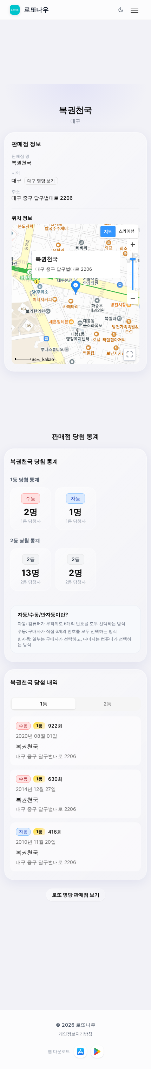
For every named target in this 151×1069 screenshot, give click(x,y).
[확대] (132, 244)
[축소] (132, 298)
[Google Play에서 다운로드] (97, 1051)
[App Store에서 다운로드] (80, 1051)
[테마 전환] (120, 9)
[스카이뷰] (127, 231)
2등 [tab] (108, 704)
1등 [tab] (43, 704)
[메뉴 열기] (134, 9)
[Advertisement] (75, 69)
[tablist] (75, 704)
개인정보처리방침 (75, 1033)
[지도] (108, 231)
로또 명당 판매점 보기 (75, 895)
